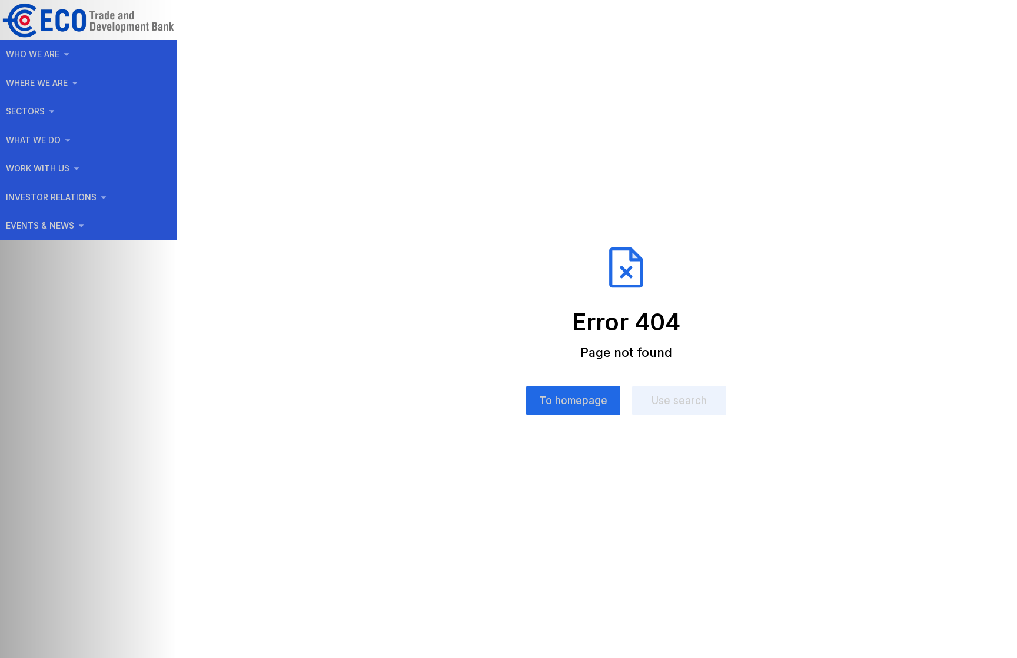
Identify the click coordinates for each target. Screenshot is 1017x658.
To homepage (573, 400)
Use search (679, 400)
